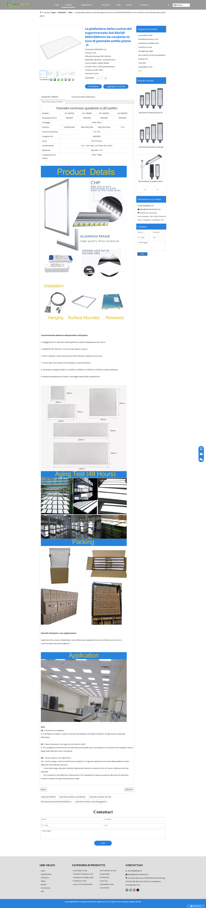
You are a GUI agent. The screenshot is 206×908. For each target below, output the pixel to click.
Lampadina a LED (145, 67)
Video (43, 881)
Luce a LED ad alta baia (82, 884)
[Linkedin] (130, 890)
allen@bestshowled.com (150, 209)
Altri (140, 71)
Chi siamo (45, 877)
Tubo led (141, 63)
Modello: (44, 97)
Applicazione (46, 874)
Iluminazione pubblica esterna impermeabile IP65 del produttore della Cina (151, 181)
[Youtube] (134, 890)
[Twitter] (137, 890)
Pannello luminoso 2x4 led (100, 797)
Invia (142, 254)
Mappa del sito (135, 901)
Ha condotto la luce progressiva (151, 55)
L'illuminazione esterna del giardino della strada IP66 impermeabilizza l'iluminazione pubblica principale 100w (151, 112)
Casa (43, 871)
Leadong (124, 901)
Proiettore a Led (145, 47)
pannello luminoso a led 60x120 (72, 797)
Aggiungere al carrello (116, 86)
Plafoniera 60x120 (48, 797)
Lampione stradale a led (148, 43)
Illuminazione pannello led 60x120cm (56, 801)
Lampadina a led (107, 884)
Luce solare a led (145, 35)
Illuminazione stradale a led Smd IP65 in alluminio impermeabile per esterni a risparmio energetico (151, 147)
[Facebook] (127, 890)
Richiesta (94, 86)
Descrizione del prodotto (52, 102)
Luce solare (104, 888)
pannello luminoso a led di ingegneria (90, 801)
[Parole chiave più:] (168, 5)
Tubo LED (104, 881)
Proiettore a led (79, 881)
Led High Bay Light (145, 51)
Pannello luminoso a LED (148, 39)
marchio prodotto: (79, 97)
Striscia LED (143, 59)
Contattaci (45, 888)
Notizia (43, 884)
